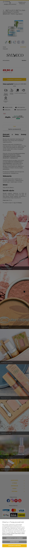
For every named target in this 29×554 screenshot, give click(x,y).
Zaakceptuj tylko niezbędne (14, 538)
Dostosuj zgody (14, 541)
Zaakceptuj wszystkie (14, 545)
